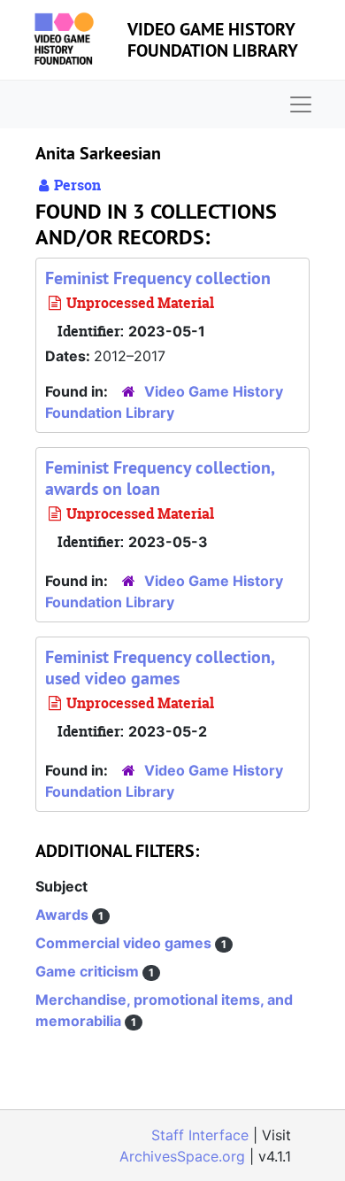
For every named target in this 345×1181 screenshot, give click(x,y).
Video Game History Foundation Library (212, 40)
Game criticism (88, 971)
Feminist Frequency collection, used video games (159, 667)
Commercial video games (125, 943)
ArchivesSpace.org (182, 1156)
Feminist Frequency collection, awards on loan (159, 478)
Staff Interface (200, 1135)
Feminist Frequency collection (158, 277)
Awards (63, 914)
